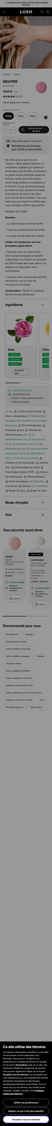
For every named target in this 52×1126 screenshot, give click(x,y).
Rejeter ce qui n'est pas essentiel (26, 1111)
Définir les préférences (26, 1102)
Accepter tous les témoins (26, 1119)
